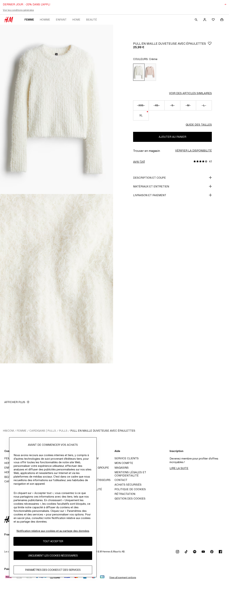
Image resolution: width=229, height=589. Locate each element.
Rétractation (124, 493)
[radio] (138, 72)
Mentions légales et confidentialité (130, 474)
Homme (45, 19)
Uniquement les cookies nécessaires (53, 555)
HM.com (8, 430)
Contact (120, 479)
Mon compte (123, 462)
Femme (29, 19)
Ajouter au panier (172, 136)
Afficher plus (14, 402)
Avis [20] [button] (139, 161)
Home (76, 19)
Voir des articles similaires (190, 93)
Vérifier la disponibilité (193, 150)
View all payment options (122, 577)
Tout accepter (53, 541)
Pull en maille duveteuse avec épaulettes (102, 430)
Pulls (63, 430)
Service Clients (126, 458)
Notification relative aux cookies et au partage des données (52, 530)
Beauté (91, 19)
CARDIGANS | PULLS (42, 430)
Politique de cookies (130, 489)
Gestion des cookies (129, 498)
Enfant (61, 19)
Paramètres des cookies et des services (53, 569)
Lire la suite (179, 468)
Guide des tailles (199, 124)
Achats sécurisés (128, 484)
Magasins (121, 467)
